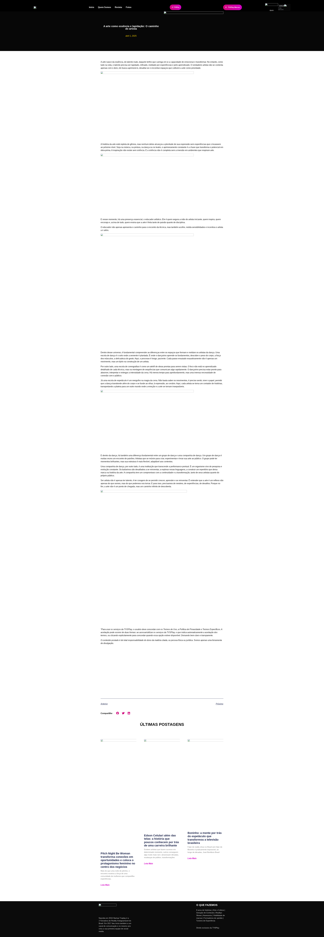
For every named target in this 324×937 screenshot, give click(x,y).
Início (91, 7)
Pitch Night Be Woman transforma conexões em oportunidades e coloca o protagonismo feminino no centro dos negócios (118, 860)
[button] (117, 713)
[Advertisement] (162, 670)
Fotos (128, 7)
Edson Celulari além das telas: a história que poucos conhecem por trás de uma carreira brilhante (161, 840)
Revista (118, 7)
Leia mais (105, 885)
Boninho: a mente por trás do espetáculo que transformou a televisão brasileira (205, 838)
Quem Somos (104, 7)
